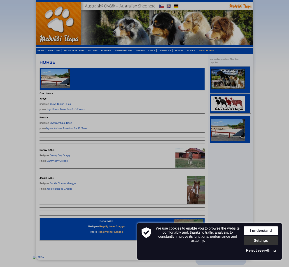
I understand (261, 230)
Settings (261, 240)
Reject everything (261, 250)
